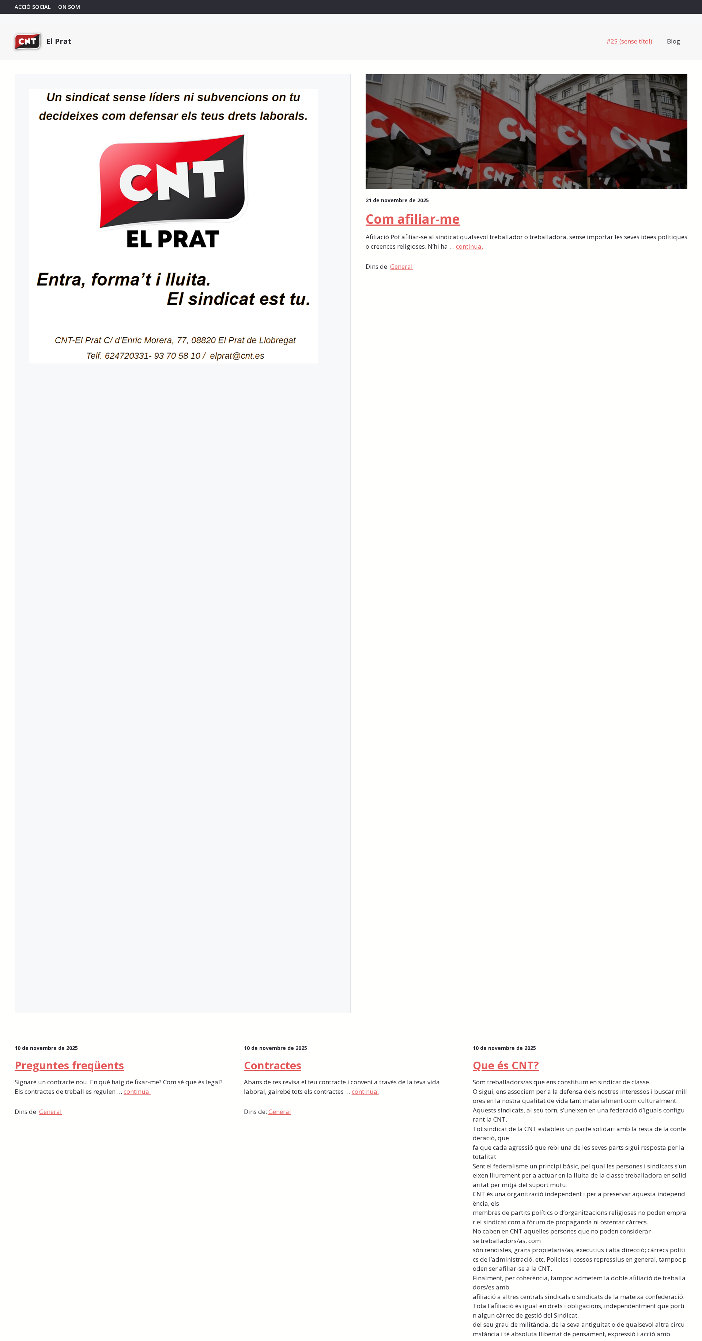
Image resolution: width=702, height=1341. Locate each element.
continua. (469, 246)
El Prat (59, 41)
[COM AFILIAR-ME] (351, 6)
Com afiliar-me (413, 218)
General (401, 266)
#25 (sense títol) (629, 41)
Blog (673, 41)
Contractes (272, 1065)
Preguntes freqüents (69, 1065)
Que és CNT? (506, 1065)
